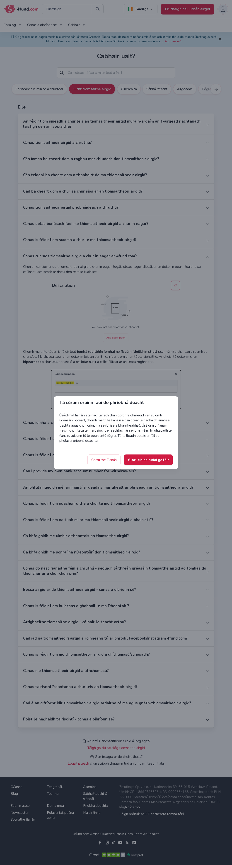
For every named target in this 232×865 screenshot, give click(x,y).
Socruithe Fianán (104, 460)
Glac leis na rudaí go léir (148, 460)
